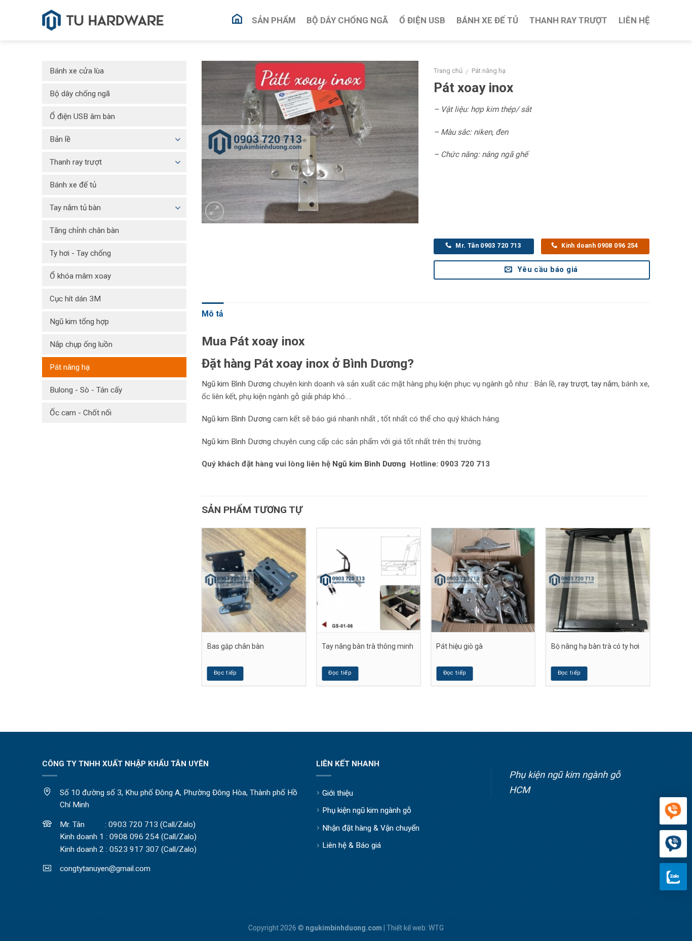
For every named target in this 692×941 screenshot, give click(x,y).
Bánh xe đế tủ (73, 184)
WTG (436, 928)
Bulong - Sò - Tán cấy (86, 390)
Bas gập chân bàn (235, 646)
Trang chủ (448, 70)
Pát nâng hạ (489, 70)
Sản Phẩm (273, 20)
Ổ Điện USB (422, 20)
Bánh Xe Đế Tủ (487, 20)
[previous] (202, 611)
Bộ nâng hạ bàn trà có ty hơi (595, 646)
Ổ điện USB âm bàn (82, 116)
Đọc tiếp (225, 673)
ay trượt (574, 383)
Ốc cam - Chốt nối (80, 412)
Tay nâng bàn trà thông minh (367, 646)
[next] (649, 611)
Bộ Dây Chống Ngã (347, 20)
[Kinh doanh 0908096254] (673, 811)
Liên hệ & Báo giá (351, 845)
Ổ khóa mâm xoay (80, 276)
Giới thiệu (337, 793)
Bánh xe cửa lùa (77, 70)
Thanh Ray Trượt (568, 20)
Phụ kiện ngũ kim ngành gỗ (366, 810)
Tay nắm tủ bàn (75, 207)
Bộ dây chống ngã (80, 93)
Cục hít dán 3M (75, 298)
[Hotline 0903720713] (673, 844)
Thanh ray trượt (76, 162)
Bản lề (60, 139)
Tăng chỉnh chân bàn (84, 230)
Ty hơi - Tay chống (80, 253)
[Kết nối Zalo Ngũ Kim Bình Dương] (673, 876)
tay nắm (604, 383)
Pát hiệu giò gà (459, 646)
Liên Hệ (634, 20)
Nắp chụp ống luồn (81, 344)
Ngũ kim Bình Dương (236, 383)
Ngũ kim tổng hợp (79, 321)
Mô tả (212, 314)
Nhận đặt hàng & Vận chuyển (370, 828)
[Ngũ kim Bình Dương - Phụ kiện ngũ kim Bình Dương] (103, 20)
